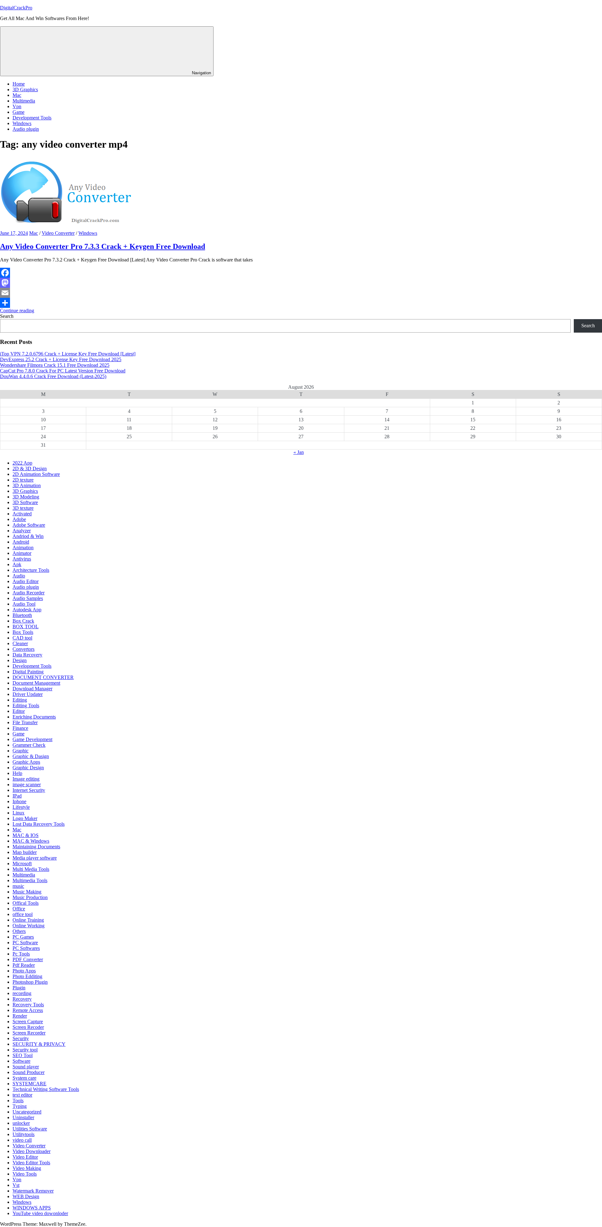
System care (24, 1078)
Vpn (17, 106)
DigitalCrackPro (16, 7)
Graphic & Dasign (31, 756)
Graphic (21, 750)
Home (19, 84)
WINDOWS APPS (32, 1207)
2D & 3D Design (30, 468)
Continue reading (17, 310)
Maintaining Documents (36, 846)
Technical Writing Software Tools (46, 1089)
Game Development (32, 739)
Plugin (19, 987)
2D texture (23, 479)
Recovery (22, 999)
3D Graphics (25, 89)
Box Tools (23, 632)
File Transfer (25, 722)
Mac (17, 95)
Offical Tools (26, 903)
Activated (22, 513)
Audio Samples (28, 598)
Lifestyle (21, 807)
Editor (19, 711)
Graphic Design (28, 767)
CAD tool (22, 637)
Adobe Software (29, 525)
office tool (23, 914)
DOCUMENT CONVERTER (43, 677)
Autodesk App (27, 609)
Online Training (28, 920)
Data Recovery (27, 654)
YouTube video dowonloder (40, 1213)
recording (22, 993)
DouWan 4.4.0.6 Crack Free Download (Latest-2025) (53, 376)
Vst (16, 1185)
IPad (17, 795)
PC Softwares (26, 948)
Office (19, 908)
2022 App (22, 463)
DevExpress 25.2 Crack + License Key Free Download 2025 (60, 359)
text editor (22, 1095)
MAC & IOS (26, 835)
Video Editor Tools (31, 1162)
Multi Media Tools (31, 869)
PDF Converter (28, 959)
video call (22, 1140)
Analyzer (22, 530)
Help (17, 773)
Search (6, 316)
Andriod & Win (28, 536)
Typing (20, 1106)
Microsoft (22, 863)
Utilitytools (23, 1134)
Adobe (19, 519)
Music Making (27, 891)
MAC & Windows (31, 841)
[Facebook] (301, 273)
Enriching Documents (34, 716)
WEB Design (26, 1196)
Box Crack (23, 621)
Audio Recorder (29, 592)
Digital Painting (28, 671)
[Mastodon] (301, 283)
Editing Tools (26, 705)
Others (19, 931)
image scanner (27, 784)
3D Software (25, 502)
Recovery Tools (28, 1004)
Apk (17, 564)
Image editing (26, 779)
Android (21, 542)
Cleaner (20, 643)
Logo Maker (25, 818)
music (18, 886)
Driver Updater (28, 694)
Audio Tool (24, 604)
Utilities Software (30, 1128)
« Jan (298, 452)
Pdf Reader (24, 965)
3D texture (23, 508)
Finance (20, 728)
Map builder (25, 852)
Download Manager (32, 688)
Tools (18, 1100)
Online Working (29, 925)
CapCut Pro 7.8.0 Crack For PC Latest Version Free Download (62, 370)
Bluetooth (22, 615)
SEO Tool (23, 1055)
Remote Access (28, 1010)
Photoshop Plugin (30, 982)
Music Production (30, 897)
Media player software (35, 858)
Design (20, 660)
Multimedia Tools (30, 880)
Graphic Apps (26, 762)
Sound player (26, 1066)
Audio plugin (26, 129)
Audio (19, 575)
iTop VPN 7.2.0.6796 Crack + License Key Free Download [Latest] (67, 353)
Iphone (19, 801)
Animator (22, 553)
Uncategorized (27, 1111)
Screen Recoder (28, 1027)
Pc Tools (21, 953)
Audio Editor (26, 581)
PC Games (23, 937)
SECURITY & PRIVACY (39, 1044)
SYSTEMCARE (29, 1083)
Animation (23, 547)
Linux (18, 812)
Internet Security (29, 790)
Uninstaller (23, 1117)
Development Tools (32, 117)
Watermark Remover (33, 1190)
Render (20, 1016)
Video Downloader (31, 1151)
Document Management (36, 683)
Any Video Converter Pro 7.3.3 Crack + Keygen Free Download (102, 246)
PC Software (25, 942)
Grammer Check (29, 745)
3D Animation (27, 485)
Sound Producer (29, 1072)
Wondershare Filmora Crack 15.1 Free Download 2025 (54, 365)
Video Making (27, 1168)
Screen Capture (28, 1021)
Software (21, 1061)
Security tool (25, 1049)
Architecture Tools (31, 570)
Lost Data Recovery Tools (39, 824)
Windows (22, 123)
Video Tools (25, 1174)
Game (18, 112)
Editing (20, 700)
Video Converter (58, 233)
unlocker (21, 1123)
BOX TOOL (26, 626)
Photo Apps (24, 970)
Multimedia (24, 100)
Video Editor (25, 1157)
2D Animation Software (36, 474)
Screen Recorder (29, 1032)
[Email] (301, 293)
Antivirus (22, 558)
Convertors (23, 649)
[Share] (301, 303)
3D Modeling (26, 496)
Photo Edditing (27, 976)
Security (21, 1038)
